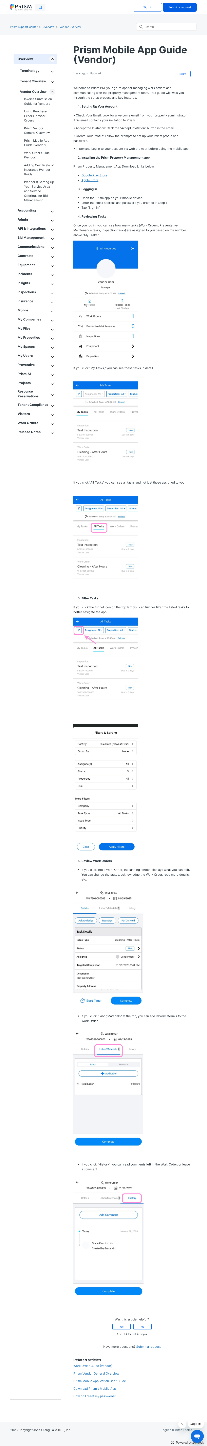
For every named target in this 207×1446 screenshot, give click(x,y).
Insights (24, 283)
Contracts (25, 256)
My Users (25, 356)
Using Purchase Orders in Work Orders (35, 115)
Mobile (23, 310)
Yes (121, 1326)
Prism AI (24, 374)
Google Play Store (94, 175)
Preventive (26, 365)
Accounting (27, 210)
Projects (24, 383)
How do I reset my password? (94, 1396)
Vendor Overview (70, 26)
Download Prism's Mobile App (94, 1389)
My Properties (29, 337)
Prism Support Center (24, 26)
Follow (182, 73)
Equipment (26, 265)
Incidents (25, 274)
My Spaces (26, 346)
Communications (31, 247)
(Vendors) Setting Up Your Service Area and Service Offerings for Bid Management (39, 191)
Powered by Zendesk (190, 1442)
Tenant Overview (33, 81)
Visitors (24, 414)
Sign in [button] (147, 7)
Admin (23, 219)
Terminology (29, 71)
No (142, 1326)
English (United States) (177, 1430)
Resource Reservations (28, 393)
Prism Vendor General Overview (37, 130)
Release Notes (29, 432)
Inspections (27, 292)
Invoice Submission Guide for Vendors (38, 101)
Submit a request (179, 7)
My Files (24, 328)
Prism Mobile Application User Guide (99, 1381)
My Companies (29, 319)
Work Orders (28, 423)
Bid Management (31, 238)
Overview (49, 26)
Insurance (25, 301)
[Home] (21, 7)
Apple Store (89, 180)
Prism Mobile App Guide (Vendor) (36, 143)
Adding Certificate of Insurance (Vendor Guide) (39, 169)
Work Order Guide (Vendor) (37, 155)
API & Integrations (32, 228)
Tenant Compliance (33, 405)
